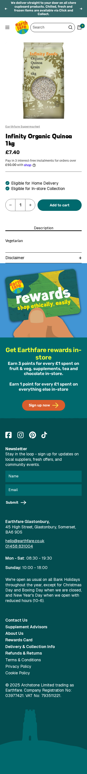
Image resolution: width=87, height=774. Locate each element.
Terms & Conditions (23, 659)
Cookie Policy (17, 672)
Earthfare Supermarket (22, 126)
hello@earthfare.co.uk (24, 540)
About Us (14, 633)
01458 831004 (19, 546)
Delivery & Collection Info (30, 646)
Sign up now (39, 405)
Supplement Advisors (26, 626)
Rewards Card (19, 639)
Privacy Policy (18, 666)
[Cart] (79, 27)
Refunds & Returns (23, 653)
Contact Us (16, 620)
